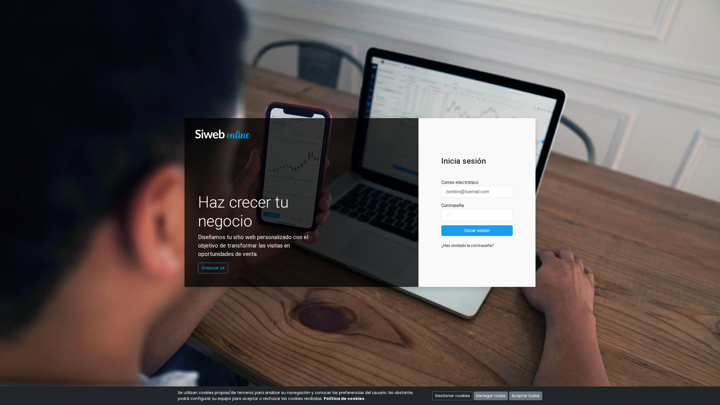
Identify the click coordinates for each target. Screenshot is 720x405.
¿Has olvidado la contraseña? (467, 245)
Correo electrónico (459, 182)
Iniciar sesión (477, 230)
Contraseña (452, 205)
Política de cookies (344, 398)
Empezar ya (213, 268)
